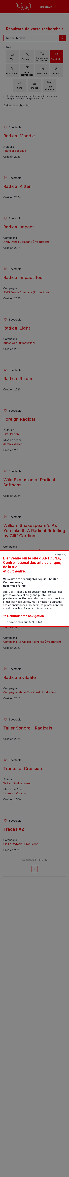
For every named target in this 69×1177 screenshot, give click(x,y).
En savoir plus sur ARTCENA (23, 622)
